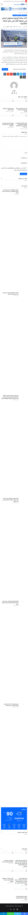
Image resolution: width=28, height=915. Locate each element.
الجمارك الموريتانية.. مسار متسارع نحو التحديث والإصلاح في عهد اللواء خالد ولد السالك (10, 191)
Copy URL (5, 69)
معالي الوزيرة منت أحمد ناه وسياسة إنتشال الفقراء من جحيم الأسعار (11, 704)
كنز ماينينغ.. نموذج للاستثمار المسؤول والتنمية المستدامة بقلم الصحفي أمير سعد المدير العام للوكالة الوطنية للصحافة (9, 397)
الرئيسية (24, 12)
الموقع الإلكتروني (24, 162)
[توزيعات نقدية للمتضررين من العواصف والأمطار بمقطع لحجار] (21, 891)
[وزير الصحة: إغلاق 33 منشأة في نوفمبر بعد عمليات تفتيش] (21, 103)
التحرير (24, 26)
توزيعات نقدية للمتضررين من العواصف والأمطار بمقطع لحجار (21, 898)
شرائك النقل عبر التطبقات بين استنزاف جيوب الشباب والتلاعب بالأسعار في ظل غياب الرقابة (10, 500)
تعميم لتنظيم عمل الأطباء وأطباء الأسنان (8, 109)
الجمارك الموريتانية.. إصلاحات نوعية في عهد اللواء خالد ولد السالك (10, 293)
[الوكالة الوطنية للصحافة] (19, 4)
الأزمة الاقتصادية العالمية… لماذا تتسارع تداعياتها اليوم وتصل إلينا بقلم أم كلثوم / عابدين (10, 602)
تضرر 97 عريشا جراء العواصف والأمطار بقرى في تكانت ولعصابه (7, 880)
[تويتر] (21, 74)
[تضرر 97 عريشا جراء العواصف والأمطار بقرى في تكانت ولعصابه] (7, 873)
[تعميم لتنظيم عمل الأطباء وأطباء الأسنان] (7, 103)
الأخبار (20, 15)
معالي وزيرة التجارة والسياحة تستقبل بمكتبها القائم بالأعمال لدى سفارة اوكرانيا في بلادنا (21, 125)
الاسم (25, 152)
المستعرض (20, 12)
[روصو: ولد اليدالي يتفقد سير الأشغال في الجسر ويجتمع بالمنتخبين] (7, 118)
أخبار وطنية (24, 15)
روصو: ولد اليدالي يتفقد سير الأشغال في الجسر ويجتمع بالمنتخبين (7, 124)
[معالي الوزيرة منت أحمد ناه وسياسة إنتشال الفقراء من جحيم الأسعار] (23, 754)
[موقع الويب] (16, 93)
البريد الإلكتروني (23, 157)
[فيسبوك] (24, 74)
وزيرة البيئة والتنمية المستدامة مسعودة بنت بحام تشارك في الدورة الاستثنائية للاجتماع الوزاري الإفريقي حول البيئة (21, 881)
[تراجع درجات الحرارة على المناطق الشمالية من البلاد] (7, 855)
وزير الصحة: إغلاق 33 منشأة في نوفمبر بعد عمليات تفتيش (21, 110)
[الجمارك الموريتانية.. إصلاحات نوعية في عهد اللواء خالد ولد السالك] (23, 343)
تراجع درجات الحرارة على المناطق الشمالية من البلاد (7, 861)
